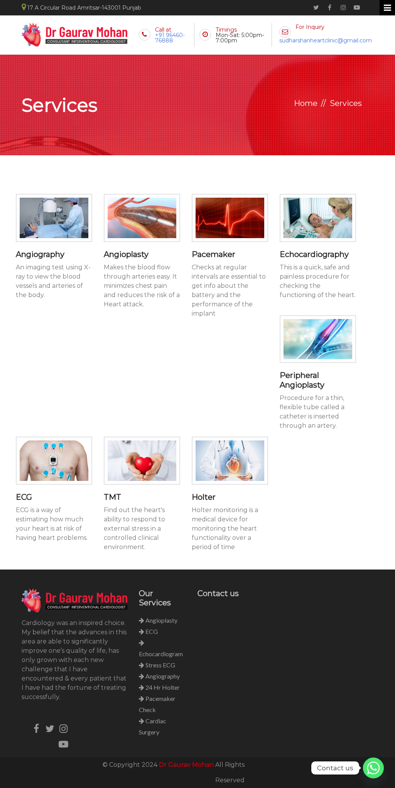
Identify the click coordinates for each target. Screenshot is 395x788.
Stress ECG (159, 665)
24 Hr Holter (162, 687)
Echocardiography (314, 254)
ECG (24, 497)
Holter (204, 497)
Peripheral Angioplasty (302, 380)
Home (305, 103)
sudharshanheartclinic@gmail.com (325, 40)
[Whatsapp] (373, 768)
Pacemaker (213, 254)
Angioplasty (126, 254)
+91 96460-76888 (170, 38)
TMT (112, 497)
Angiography (40, 254)
